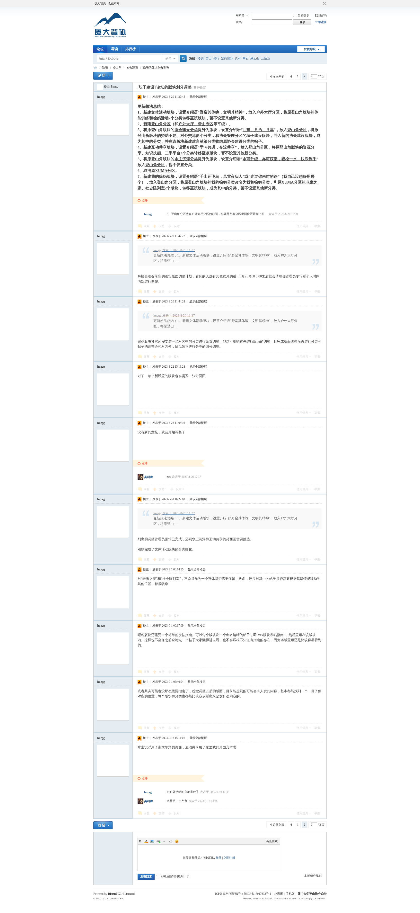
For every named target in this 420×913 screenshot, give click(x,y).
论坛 (100, 49)
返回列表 (278, 76)
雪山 (208, 58)
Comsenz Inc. (116, 898)
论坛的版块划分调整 (156, 67)
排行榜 (130, 49)
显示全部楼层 (198, 96)
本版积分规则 (313, 876)
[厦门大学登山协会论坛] (110, 42)
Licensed (129, 893)
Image (152, 841)
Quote (164, 841)
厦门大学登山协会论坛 (95, 67)
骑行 (216, 58)
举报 (317, 226)
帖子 (168, 59)
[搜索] (182, 59)
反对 (177, 226)
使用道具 (302, 226)
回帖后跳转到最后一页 (175, 876)
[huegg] (100, 86)
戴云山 (254, 58)
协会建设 (132, 67)
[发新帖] (103, 76)
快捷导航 (310, 49)
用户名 (240, 15)
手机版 (290, 893)
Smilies (176, 841)
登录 (218, 858)
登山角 (117, 67)
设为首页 (100, 3)
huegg (114, 86)
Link (158, 841)
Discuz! (112, 893)
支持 (162, 226)
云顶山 (265, 58)
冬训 (201, 58)
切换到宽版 (324, 3)
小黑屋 (278, 893)
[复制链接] (199, 87)
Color (146, 841)
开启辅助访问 (320, 3)
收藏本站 (114, 3)
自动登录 (303, 15)
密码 (239, 22)
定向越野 (227, 58)
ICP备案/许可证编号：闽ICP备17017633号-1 (243, 893)
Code (170, 841)
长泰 (238, 58)
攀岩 (245, 58)
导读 (114, 49)
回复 (146, 226)
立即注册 (321, 22)
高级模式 (272, 841)
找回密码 (321, 15)
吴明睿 (148, 477)
